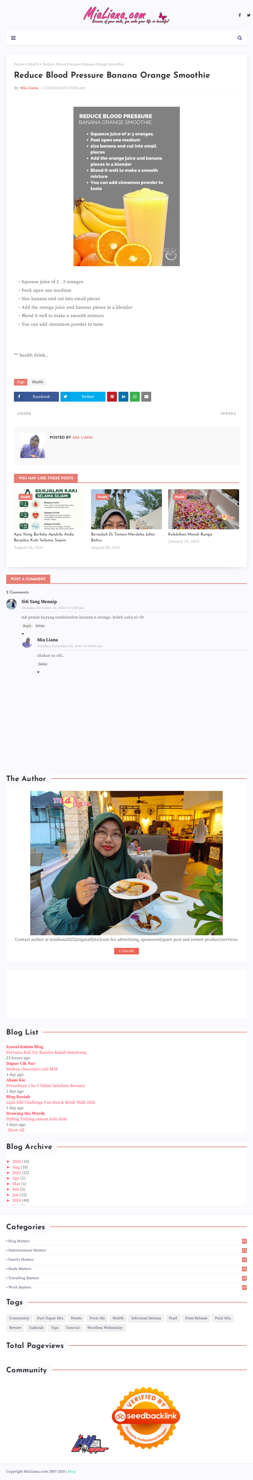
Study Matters (127, 1269)
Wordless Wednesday (104, 1327)
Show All (16, 1130)
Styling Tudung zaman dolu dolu (36, 1119)
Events (76, 1318)
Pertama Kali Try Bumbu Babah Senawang (46, 1052)
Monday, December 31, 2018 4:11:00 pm (53, 608)
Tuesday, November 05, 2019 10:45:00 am (69, 646)
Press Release (196, 1318)
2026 (17, 1161)
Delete (40, 626)
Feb (16, 1189)
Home (19, 64)
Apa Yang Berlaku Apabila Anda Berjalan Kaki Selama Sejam (44, 537)
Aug (16, 1167)
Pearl (173, 1318)
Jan (15, 1195)
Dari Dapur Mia (50, 1318)
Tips (54, 1327)
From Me (97, 1318)
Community (19, 1318)
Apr (16, 1178)
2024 (17, 1200)
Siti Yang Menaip (39, 602)
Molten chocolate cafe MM (32, 1069)
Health (33, 64)
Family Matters (127, 1259)
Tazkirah (36, 1327)
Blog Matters (127, 1241)
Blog (72, 1471)
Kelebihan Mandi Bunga (190, 534)
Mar (16, 1184)
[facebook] (239, 15)
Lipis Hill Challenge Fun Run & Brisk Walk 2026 (50, 1102)
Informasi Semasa (146, 1318)
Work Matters (127, 1287)
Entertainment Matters (127, 1250)
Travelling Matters (127, 1278)
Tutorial (73, 1327)
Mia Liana (29, 87)
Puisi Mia (223, 1318)
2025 (17, 1173)
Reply (27, 626)
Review (15, 1327)
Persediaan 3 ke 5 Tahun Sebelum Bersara (45, 1086)
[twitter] (248, 15)
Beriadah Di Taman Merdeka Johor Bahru (123, 537)
